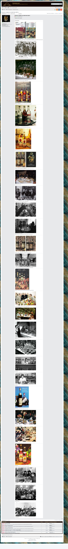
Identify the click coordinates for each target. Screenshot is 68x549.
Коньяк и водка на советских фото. (10, 12)
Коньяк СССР (7, 523)
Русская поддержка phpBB (32, 539)
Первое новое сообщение (50, 13)
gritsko (50, 525)
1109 (6, 23)
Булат (50, 523)
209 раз (7, 25)
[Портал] (7, 4)
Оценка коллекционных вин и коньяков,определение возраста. (24, 526)
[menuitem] (6, 7)
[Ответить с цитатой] (61, 15)
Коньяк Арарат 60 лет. (9, 527)
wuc (2, 22)
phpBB (30, 538)
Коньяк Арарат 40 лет (9, 525)
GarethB (7, 528)
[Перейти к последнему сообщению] (51, 523)
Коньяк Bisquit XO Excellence (10, 532)
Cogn (6, 526)
